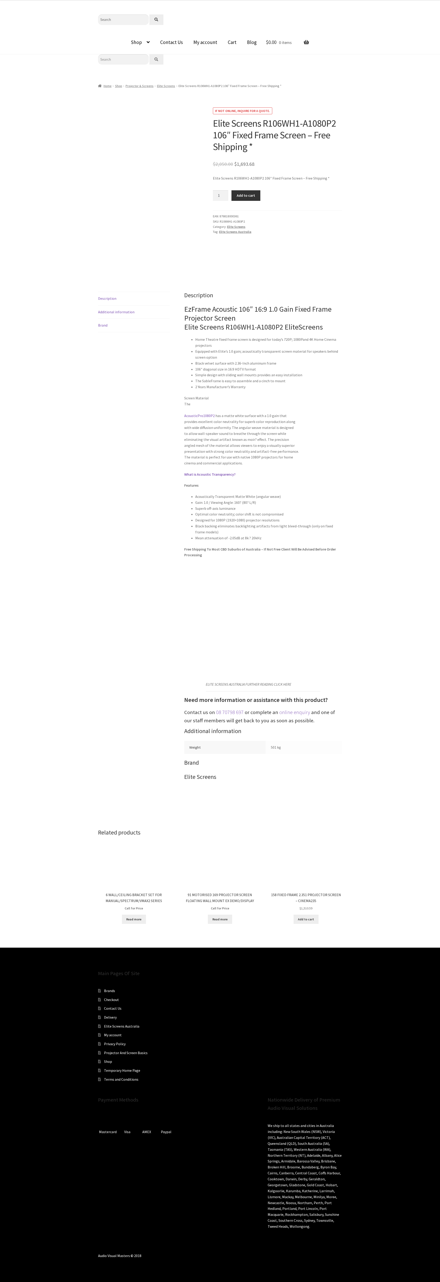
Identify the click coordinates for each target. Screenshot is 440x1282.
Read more (133, 919)
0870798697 (16, 3)
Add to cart (246, 195)
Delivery (110, 1017)
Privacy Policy (115, 1044)
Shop (136, 42)
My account (205, 42)
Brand (102, 325)
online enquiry (294, 712)
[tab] (134, 298)
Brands (109, 990)
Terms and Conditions (121, 1079)
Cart (232, 42)
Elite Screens (166, 86)
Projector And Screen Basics (126, 1052)
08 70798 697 (230, 712)
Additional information (116, 312)
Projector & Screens (140, 86)
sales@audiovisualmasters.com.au (60, 3)
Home (108, 86)
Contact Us (171, 42)
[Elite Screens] (230, 255)
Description (107, 298)
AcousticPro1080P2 (199, 415)
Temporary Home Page (122, 1070)
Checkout (111, 999)
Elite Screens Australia (235, 232)
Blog (252, 42)
